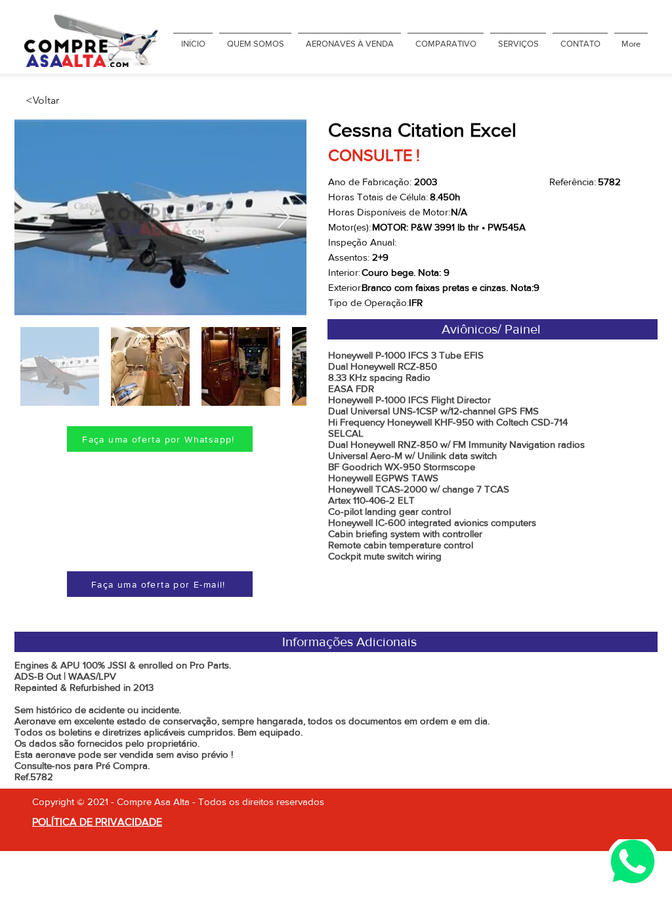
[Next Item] (283, 217)
